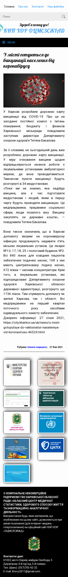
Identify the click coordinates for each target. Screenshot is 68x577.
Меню (11, 42)
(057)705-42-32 (27, 567)
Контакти (38, 6)
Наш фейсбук (56, 6)
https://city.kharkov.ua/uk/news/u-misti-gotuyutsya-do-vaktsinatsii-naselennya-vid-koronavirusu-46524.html (31, 327)
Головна (9, 6)
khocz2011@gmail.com (26, 571)
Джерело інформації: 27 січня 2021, (34, 318)
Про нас (23, 6)
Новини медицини (37, 347)
